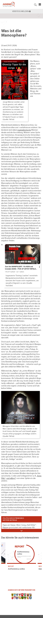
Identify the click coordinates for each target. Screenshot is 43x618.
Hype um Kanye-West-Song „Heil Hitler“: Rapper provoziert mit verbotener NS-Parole (19, 527)
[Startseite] (8, 4)
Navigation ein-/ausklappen (21, 530)
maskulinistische (24, 130)
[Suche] (35, 4)
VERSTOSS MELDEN (20, 11)
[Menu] (40, 4)
